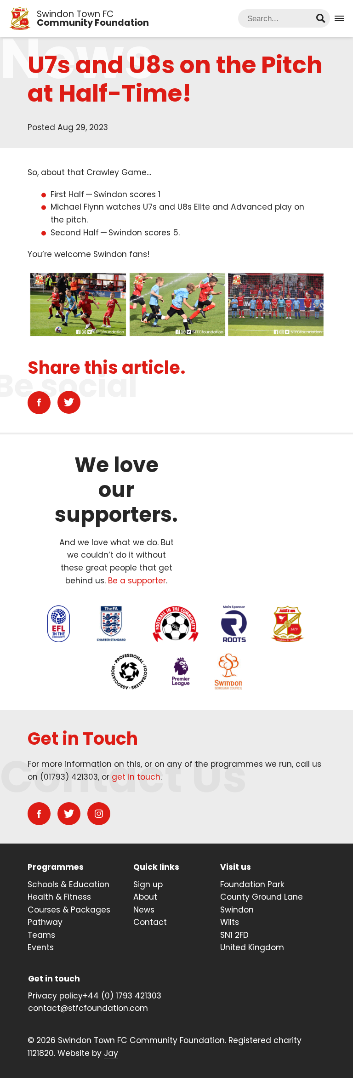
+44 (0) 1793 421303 (122, 995)
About (145, 896)
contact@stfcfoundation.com (88, 1008)
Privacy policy (55, 995)
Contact (150, 922)
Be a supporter (137, 580)
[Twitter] (68, 402)
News (143, 909)
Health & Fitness (59, 896)
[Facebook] (39, 402)
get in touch (136, 776)
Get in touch (54, 978)
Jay (111, 1053)
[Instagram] (98, 813)
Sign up (148, 884)
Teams (41, 935)
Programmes (56, 867)
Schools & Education (68, 884)
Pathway (45, 922)
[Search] (321, 18)
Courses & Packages (69, 909)
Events (41, 947)
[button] (339, 18)
